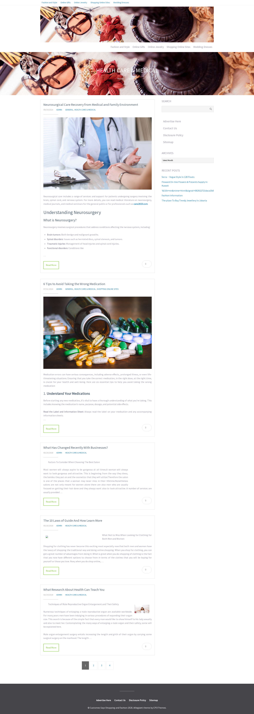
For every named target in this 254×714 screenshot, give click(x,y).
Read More (51, 265)
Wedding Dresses (202, 47)
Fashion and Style (120, 47)
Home (120, 78)
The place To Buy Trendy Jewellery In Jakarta (184, 200)
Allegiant (138, 707)
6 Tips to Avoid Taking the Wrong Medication (74, 284)
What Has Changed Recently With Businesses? (75, 447)
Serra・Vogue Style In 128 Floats (178, 176)
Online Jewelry (156, 47)
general (133, 78)
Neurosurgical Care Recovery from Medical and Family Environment (90, 105)
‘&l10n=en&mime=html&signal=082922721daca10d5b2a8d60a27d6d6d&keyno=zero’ (204, 190)
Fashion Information (172, 195)
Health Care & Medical (85, 109)
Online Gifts (139, 47)
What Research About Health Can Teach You (74, 590)
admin (59, 109)
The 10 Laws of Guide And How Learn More (72, 520)
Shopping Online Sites (178, 47)
